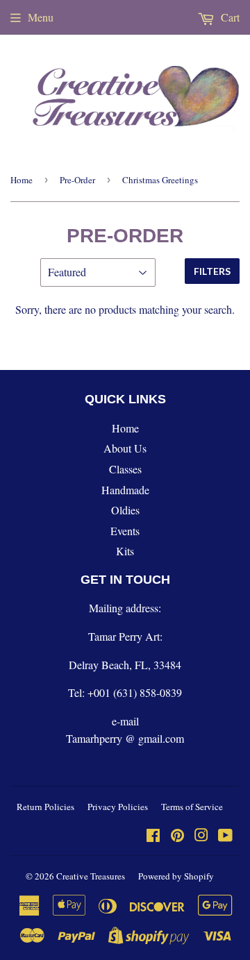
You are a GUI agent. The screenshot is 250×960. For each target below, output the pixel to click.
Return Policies (45, 806)
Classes (125, 469)
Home (21, 180)
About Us (125, 448)
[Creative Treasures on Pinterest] (177, 836)
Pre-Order (77, 180)
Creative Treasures (90, 876)
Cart (229, 17)
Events (125, 530)
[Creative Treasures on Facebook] (153, 836)
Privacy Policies (118, 806)
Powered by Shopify (176, 876)
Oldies (125, 510)
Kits (125, 551)
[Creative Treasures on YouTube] (225, 836)
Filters (212, 271)
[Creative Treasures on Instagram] (201, 836)
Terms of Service (192, 806)
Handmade (125, 489)
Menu (40, 17)
